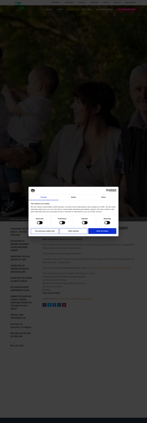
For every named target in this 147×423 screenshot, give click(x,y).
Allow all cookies (102, 231)
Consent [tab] (43, 197)
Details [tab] (73, 197)
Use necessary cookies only (44, 231)
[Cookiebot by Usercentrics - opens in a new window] (107, 190)
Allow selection (73, 231)
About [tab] (103, 197)
